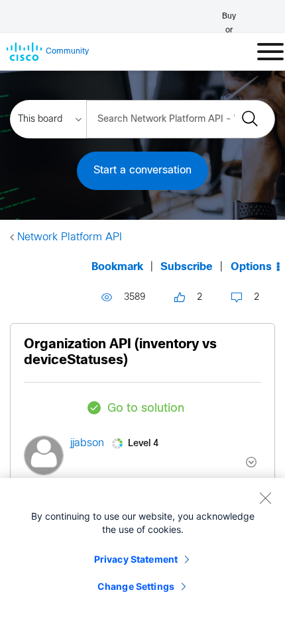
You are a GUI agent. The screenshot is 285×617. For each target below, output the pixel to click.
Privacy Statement (136, 559)
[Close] (265, 497)
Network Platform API (69, 237)
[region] (142, 547)
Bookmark (117, 267)
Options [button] (251, 267)
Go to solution (145, 408)
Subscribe (186, 267)
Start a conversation (142, 170)
